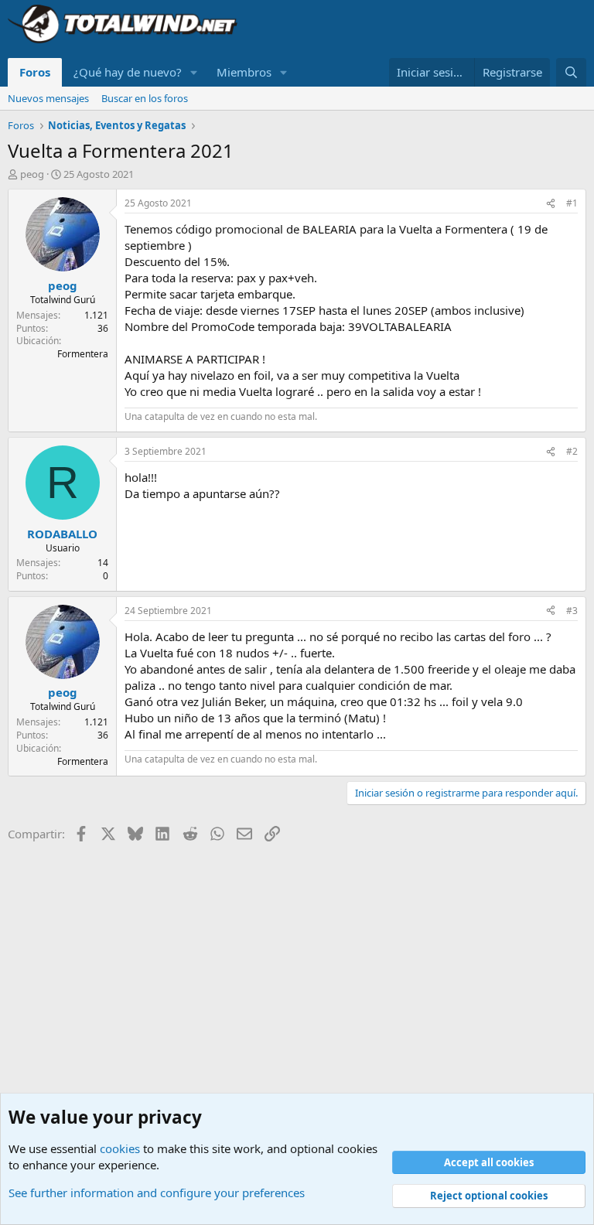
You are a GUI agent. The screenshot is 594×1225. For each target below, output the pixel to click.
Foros (34, 72)
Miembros (244, 72)
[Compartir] (551, 204)
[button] (194, 72)
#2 (572, 451)
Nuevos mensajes (48, 98)
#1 (572, 203)
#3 (572, 610)
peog (32, 174)
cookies (120, 1148)
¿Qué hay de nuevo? (127, 72)
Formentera (82, 353)
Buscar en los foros (144, 98)
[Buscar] (571, 72)
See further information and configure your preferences (157, 1192)
